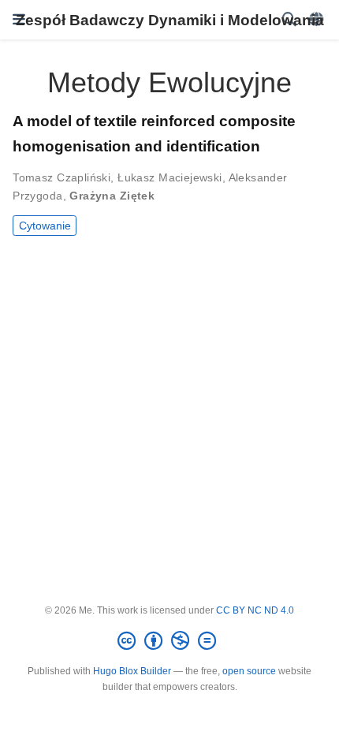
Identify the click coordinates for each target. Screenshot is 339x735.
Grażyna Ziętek (112, 195)
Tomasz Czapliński (61, 177)
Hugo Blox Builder (132, 671)
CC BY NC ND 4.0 (255, 610)
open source (249, 671)
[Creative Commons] (169, 641)
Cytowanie (45, 225)
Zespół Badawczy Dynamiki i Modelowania (170, 19)
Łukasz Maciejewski (169, 177)
